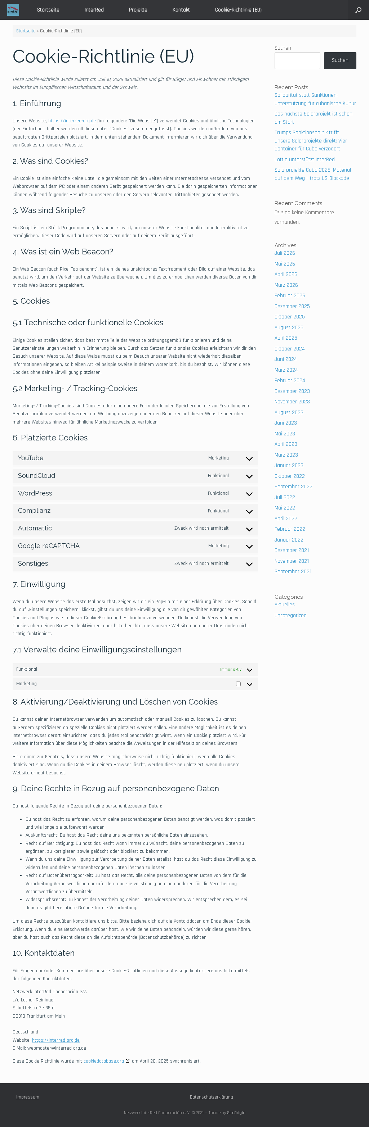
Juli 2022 (285, 497)
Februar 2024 (290, 380)
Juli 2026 (285, 253)
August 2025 (289, 327)
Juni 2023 (286, 423)
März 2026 (286, 285)
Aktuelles (285, 604)
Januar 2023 (289, 465)
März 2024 (286, 370)
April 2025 (286, 338)
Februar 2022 (290, 529)
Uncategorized (291, 615)
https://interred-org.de (72, 121)
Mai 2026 (285, 264)
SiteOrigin (236, 1112)
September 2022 (293, 486)
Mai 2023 (285, 433)
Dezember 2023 (292, 391)
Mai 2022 (285, 507)
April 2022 (286, 518)
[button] (358, 10)
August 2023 (289, 412)
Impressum (27, 1097)
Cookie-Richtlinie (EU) (238, 9)
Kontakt (181, 9)
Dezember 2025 (292, 306)
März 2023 (286, 455)
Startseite (48, 9)
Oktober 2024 (290, 348)
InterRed (94, 9)
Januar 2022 (289, 540)
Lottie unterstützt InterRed (305, 159)
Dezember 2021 (292, 550)
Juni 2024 (286, 359)
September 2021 (293, 571)
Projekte (138, 9)
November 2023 (292, 401)
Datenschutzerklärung (211, 1097)
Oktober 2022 (290, 476)
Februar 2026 (290, 295)
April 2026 (286, 274)
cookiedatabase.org (104, 1061)
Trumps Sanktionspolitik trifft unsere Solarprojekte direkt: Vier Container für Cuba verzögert (311, 140)
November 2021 (292, 561)
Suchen (283, 48)
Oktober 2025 (290, 316)
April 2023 (286, 444)
